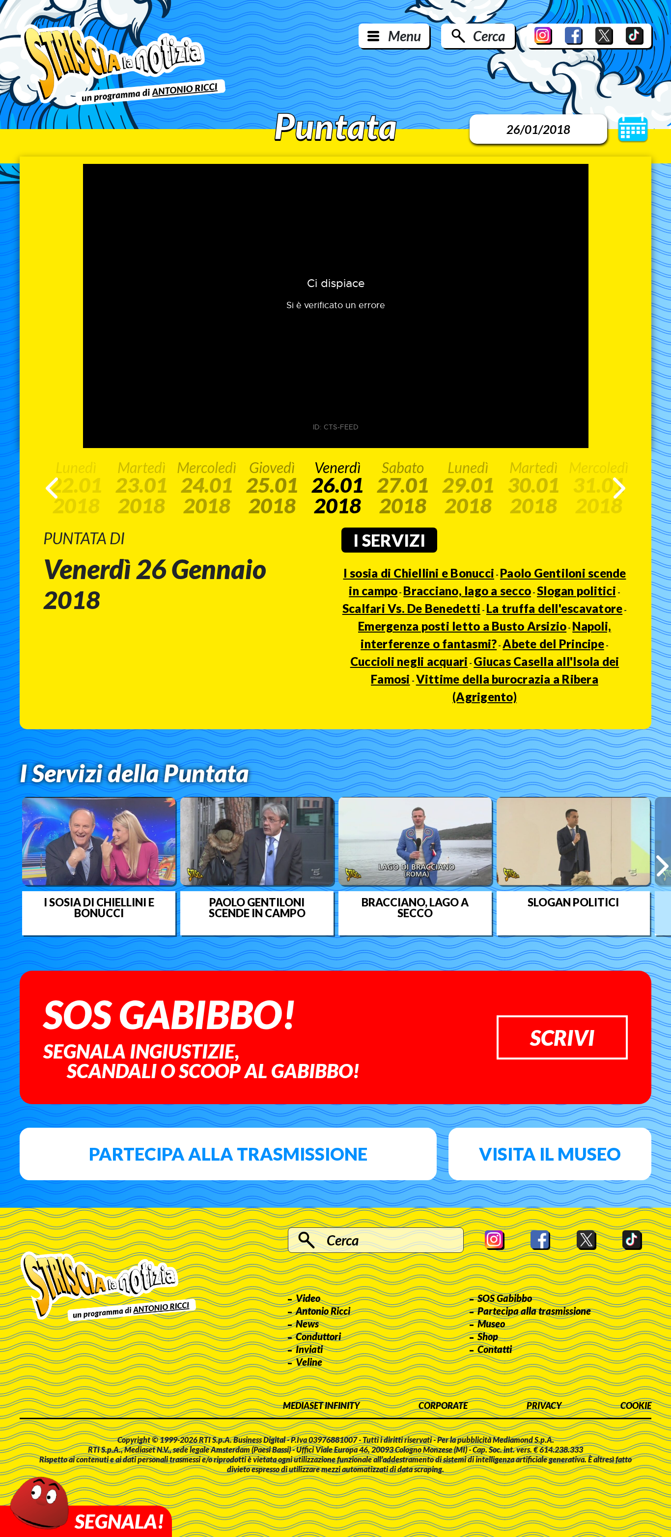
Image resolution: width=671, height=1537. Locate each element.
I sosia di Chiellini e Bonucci (419, 573)
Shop (487, 1336)
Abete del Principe (553, 643)
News (307, 1323)
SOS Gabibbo (504, 1298)
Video (308, 1298)
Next (619, 488)
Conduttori (318, 1336)
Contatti (494, 1349)
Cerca (489, 35)
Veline (309, 1362)
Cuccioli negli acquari (409, 661)
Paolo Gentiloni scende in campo (257, 908)
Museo (491, 1323)
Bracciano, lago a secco (467, 590)
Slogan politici (576, 590)
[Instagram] (543, 36)
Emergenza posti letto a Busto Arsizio (462, 626)
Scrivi (562, 1037)
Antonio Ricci (323, 1311)
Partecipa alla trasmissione (228, 1154)
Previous (52, 488)
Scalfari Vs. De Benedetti (411, 608)
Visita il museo (550, 1154)
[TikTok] (634, 36)
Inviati (309, 1349)
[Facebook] (574, 36)
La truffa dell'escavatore (554, 608)
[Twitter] (604, 36)
